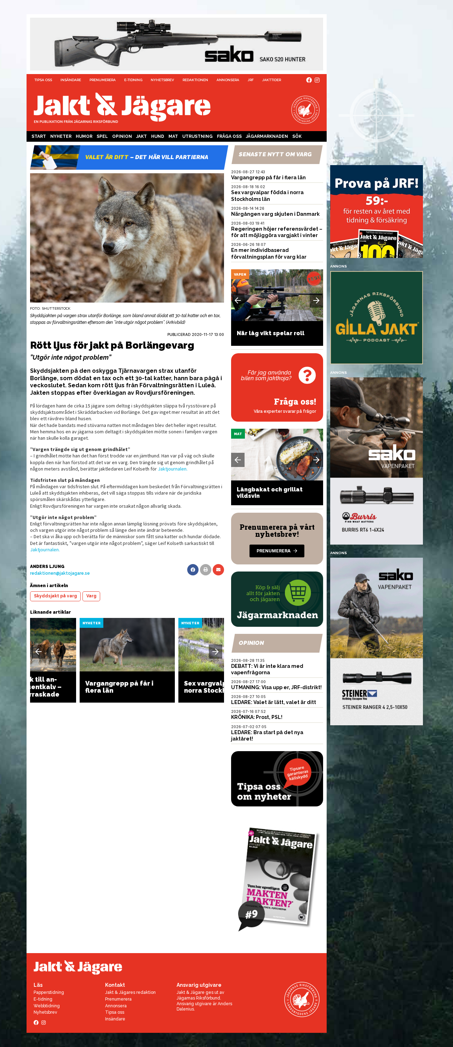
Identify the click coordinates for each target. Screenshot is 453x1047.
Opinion (122, 136)
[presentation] (38, 651)
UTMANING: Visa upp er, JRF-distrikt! (276, 687)
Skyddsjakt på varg (55, 595)
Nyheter (60, 136)
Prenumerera (103, 80)
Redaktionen (195, 80)
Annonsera (228, 80)
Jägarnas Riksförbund (198, 998)
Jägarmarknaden (267, 136)
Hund (157, 136)
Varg (91, 595)
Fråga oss (229, 136)
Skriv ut (205, 569)
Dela (193, 569)
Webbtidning (47, 1005)
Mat (173, 136)
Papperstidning (49, 992)
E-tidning (133, 80)
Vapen (240, 274)
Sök (297, 136)
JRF (251, 80)
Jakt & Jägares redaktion (130, 992)
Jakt (141, 136)
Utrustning (197, 136)
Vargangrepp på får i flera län (268, 177)
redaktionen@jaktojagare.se (60, 573)
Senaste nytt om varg (275, 154)
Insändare (71, 80)
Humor (84, 136)
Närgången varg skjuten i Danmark (275, 214)
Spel (102, 136)
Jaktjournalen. (173, 469)
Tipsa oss (43, 80)
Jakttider (271, 80)
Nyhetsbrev (162, 80)
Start (38, 136)
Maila (218, 569)
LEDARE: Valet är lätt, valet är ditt (273, 702)
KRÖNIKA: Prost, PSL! (256, 717)
